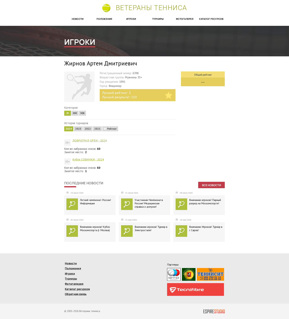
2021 (97, 128)
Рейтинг (112, 128)
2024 (69, 128)
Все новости (211, 185)
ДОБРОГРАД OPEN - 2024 (89, 140)
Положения (104, 19)
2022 (88, 128)
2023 (78, 128)
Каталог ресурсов (211, 19)
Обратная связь (75, 294)
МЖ (82, 113)
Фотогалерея (184, 19)
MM (75, 113)
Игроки (131, 19)
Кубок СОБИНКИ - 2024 (88, 159)
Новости (78, 19)
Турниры (158, 19)
